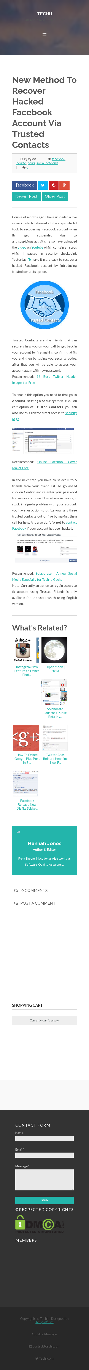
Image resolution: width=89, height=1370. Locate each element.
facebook (58, 159)
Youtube (37, 247)
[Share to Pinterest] (54, 185)
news (31, 163)
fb (29, 259)
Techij (44, 13)
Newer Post (26, 196)
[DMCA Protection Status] (39, 1232)
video (22, 247)
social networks (47, 163)
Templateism (45, 1322)
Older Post (55, 196)
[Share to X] (43, 185)
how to (21, 163)
